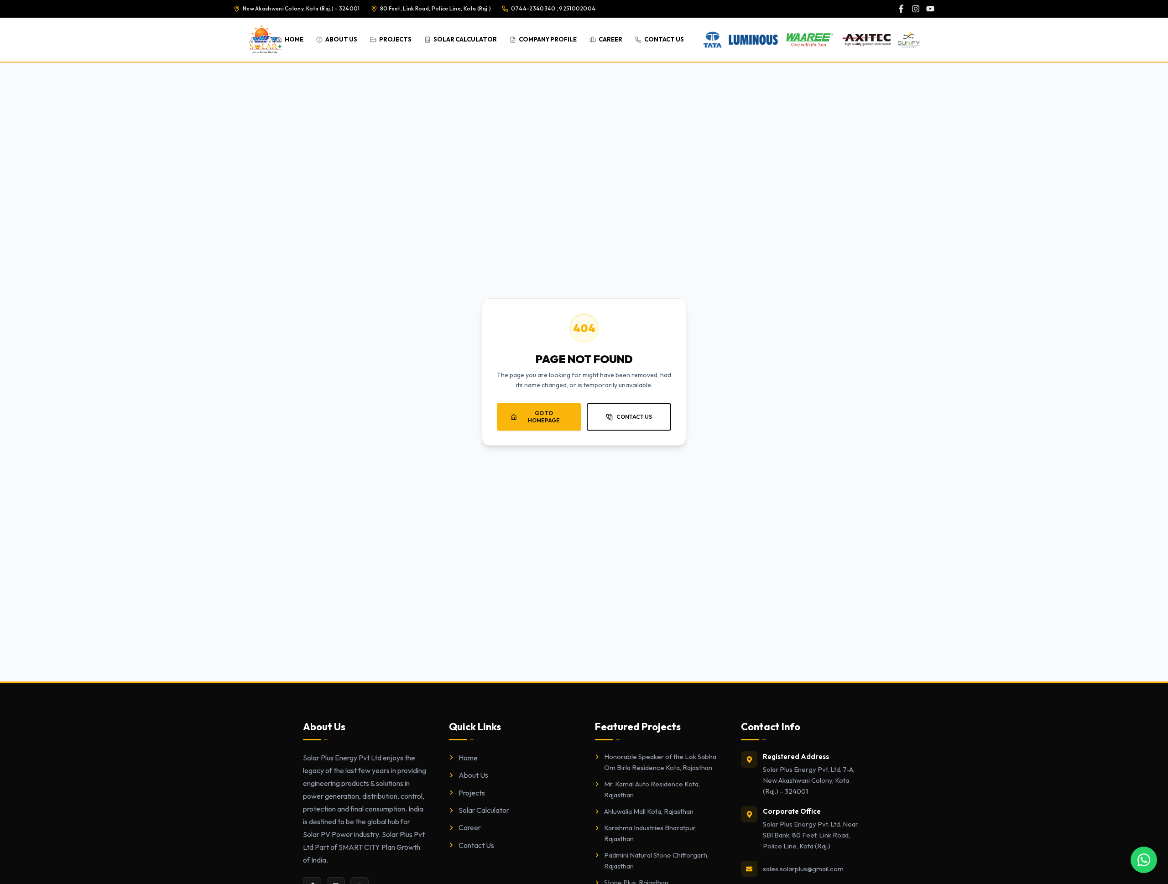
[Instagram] (916, 9)
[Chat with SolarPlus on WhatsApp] (1144, 860)
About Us (473, 775)
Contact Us (476, 845)
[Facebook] (901, 9)
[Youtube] (930, 9)
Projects (472, 792)
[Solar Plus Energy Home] (265, 39)
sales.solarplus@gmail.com (803, 868)
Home (468, 757)
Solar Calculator (484, 810)
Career (470, 827)
